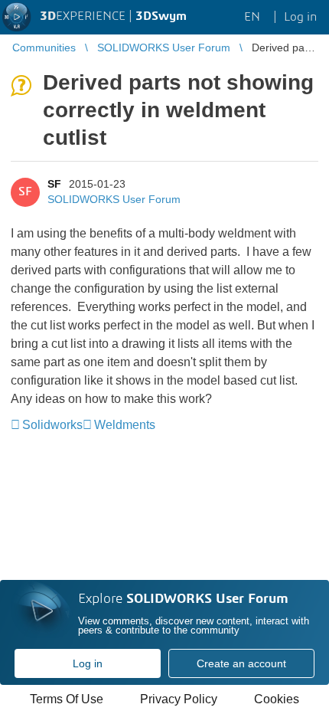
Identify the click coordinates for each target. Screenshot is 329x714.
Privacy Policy (178, 699)
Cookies (276, 699)
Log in (88, 663)
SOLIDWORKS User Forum (114, 199)
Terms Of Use (66, 699)
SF (54, 184)
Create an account (241, 663)
